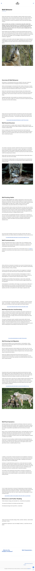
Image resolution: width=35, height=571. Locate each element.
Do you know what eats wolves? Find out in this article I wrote (17, 306)
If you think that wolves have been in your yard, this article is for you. (17, 237)
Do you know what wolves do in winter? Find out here (17, 338)
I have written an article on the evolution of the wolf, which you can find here (17, 495)
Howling (30, 248)
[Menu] (1, 3)
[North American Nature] (17, 3)
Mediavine (29, 568)
